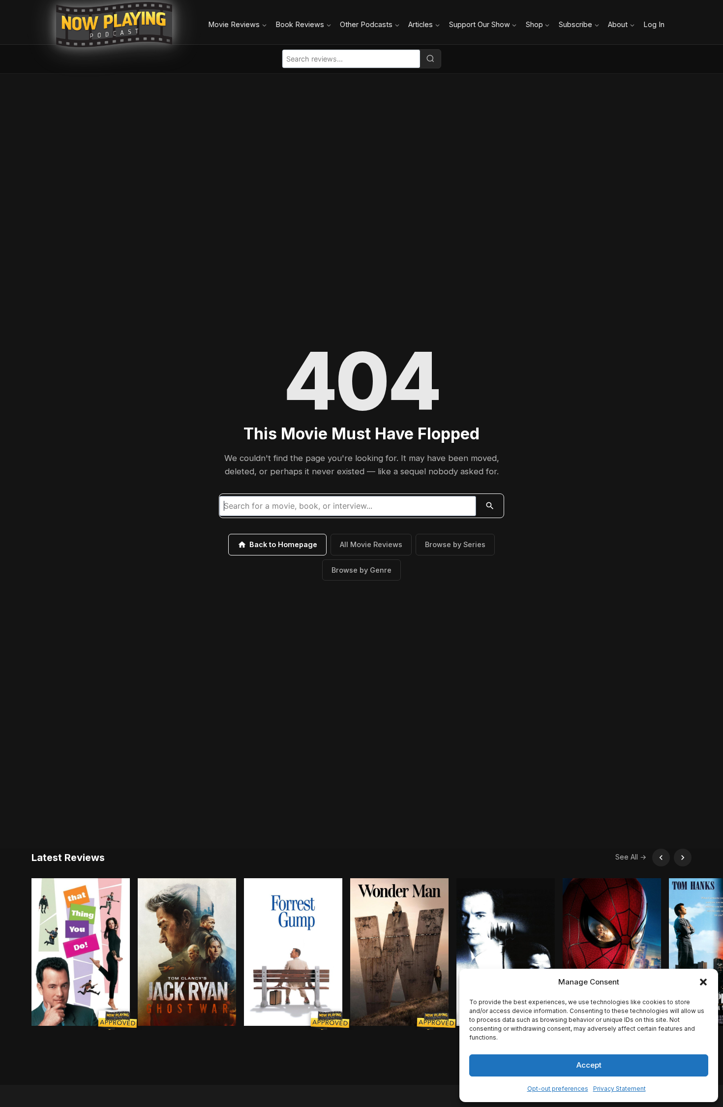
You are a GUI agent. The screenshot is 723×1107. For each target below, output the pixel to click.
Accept (589, 1065)
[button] (703, 982)
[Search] (430, 58)
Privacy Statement (619, 1088)
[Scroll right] (683, 857)
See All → (630, 857)
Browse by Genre (361, 570)
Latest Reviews (68, 857)
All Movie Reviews (371, 544)
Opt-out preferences (557, 1088)
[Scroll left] (661, 857)
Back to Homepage (283, 544)
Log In (653, 24)
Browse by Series (455, 544)
